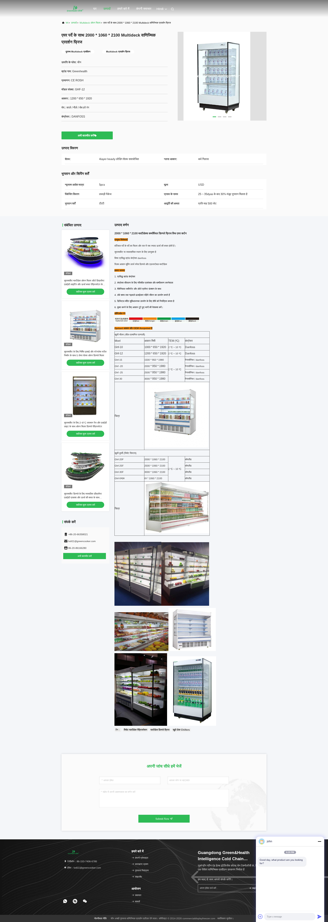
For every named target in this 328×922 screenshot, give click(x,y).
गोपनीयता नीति (100, 918)
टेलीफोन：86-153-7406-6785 (82, 861)
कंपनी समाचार (143, 8)
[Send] (319, 916)
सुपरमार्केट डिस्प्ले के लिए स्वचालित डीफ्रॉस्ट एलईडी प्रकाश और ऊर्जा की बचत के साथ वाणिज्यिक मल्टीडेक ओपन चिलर (83, 497)
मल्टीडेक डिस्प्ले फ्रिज (160, 729)
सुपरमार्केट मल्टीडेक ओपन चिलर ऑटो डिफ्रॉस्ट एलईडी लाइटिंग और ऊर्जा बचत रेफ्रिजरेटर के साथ (84, 284)
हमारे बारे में (123, 8)
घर (95, 8)
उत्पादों (107, 8)
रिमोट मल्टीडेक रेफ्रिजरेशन (135, 729)
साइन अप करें (257, 888)
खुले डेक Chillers (181, 729)
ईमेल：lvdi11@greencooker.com (84, 867)
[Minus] (319, 841)
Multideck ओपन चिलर (90, 22)
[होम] (75, 8)
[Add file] (260, 916)
